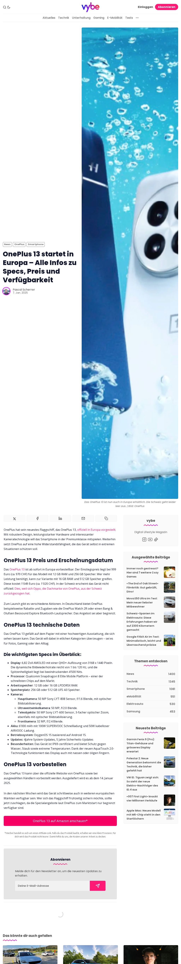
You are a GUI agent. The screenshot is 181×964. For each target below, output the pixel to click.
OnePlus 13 (17, 569)
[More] (137, 18)
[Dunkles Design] (8, 7)
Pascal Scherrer (24, 290)
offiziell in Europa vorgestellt (96, 530)
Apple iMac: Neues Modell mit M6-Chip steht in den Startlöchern (144, 814)
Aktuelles (49, 18)
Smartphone (35, 244)
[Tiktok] (156, 539)
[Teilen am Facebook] (37, 518)
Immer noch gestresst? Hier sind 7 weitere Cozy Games (143, 572)
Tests (129, 18)
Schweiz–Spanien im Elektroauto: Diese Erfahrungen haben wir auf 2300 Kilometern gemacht (142, 621)
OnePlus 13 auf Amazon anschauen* (60, 821)
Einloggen (145, 7)
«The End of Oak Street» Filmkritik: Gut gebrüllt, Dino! (142, 587)
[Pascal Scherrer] (6, 291)
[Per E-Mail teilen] (83, 518)
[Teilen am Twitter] (14, 518)
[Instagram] (144, 539)
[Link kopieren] (106, 518)
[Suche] (4, 7)
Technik (63, 18)
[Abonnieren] (98, 886)
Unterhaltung (81, 18)
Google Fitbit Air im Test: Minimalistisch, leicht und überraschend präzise (144, 641)
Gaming (98, 18)
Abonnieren (166, 7)
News (7, 244)
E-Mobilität (114, 18)
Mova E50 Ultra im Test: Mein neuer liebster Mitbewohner (142, 602)
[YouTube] (150, 539)
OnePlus (19, 244)
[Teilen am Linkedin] (60, 518)
